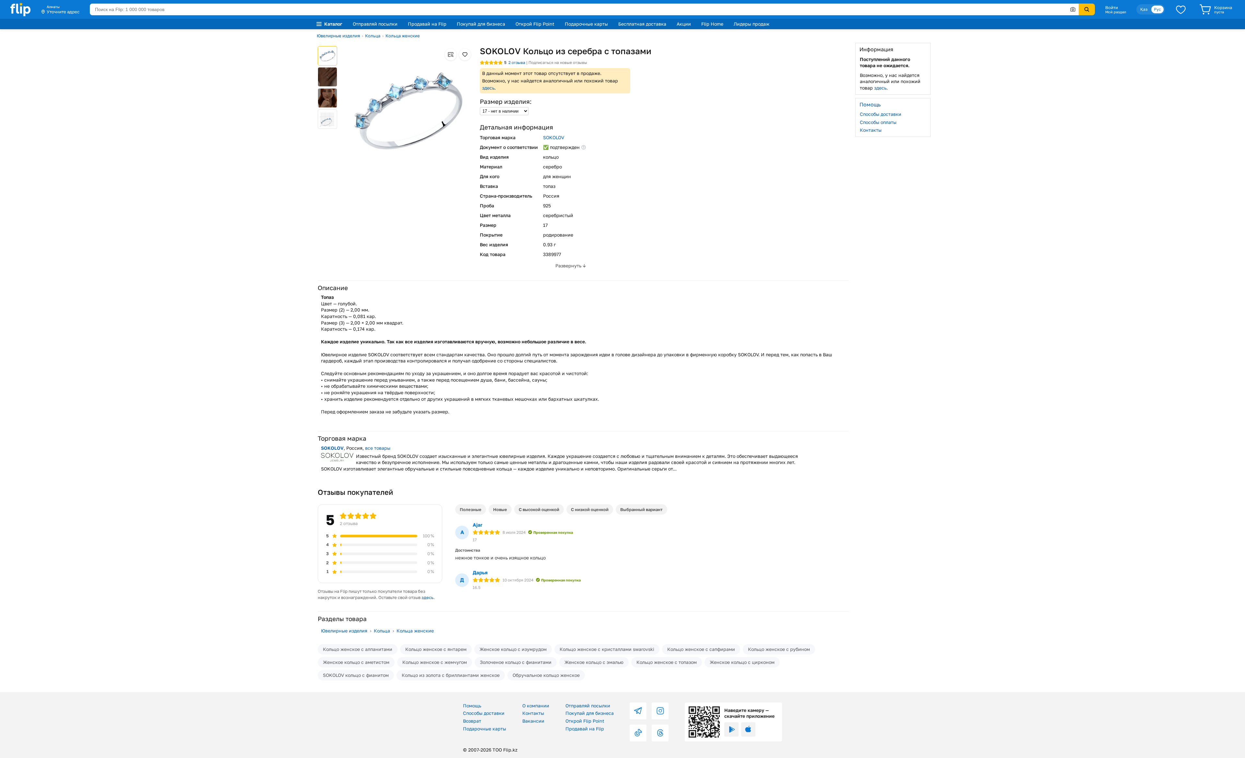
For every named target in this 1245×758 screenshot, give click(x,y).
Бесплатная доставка (642, 24)
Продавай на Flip (427, 24)
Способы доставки (880, 114)
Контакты (871, 130)
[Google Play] (731, 729)
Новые (500, 509)
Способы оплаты (878, 122)
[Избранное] (1181, 9)
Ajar (477, 525)
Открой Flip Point (535, 24)
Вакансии (533, 721)
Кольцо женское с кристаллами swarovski (607, 649)
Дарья (480, 572)
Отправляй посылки (375, 24)
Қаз (1143, 9)
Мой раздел (1115, 12)
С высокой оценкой (539, 509)
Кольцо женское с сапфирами (701, 649)
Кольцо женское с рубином (779, 649)
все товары (377, 448)
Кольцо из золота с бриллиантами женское (451, 675)
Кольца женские (402, 35)
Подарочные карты (586, 24)
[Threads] (660, 733)
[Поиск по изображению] (1072, 9)
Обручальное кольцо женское (546, 675)
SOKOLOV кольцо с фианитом (356, 675)
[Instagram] (660, 711)
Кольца (372, 35)
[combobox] (584, 9)
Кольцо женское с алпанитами (357, 649)
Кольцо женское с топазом (666, 662)
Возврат (472, 721)
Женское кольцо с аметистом (356, 662)
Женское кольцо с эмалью (593, 662)
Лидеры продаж (751, 24)
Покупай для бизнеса (481, 24)
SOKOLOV (553, 137)
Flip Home (712, 24)
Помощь (472, 705)
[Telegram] (638, 711)
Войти (1111, 7)
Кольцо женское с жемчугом (434, 662)
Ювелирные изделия (338, 35)
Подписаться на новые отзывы (557, 62)
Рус (1157, 9)
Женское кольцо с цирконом (742, 662)
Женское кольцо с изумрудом (513, 649)
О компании (535, 705)
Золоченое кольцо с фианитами (515, 662)
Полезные (470, 509)
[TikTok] (638, 733)
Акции (684, 24)
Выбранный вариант (641, 509)
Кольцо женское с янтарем (436, 649)
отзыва (516, 62)
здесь (488, 88)
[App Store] (748, 729)
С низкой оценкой (590, 509)
